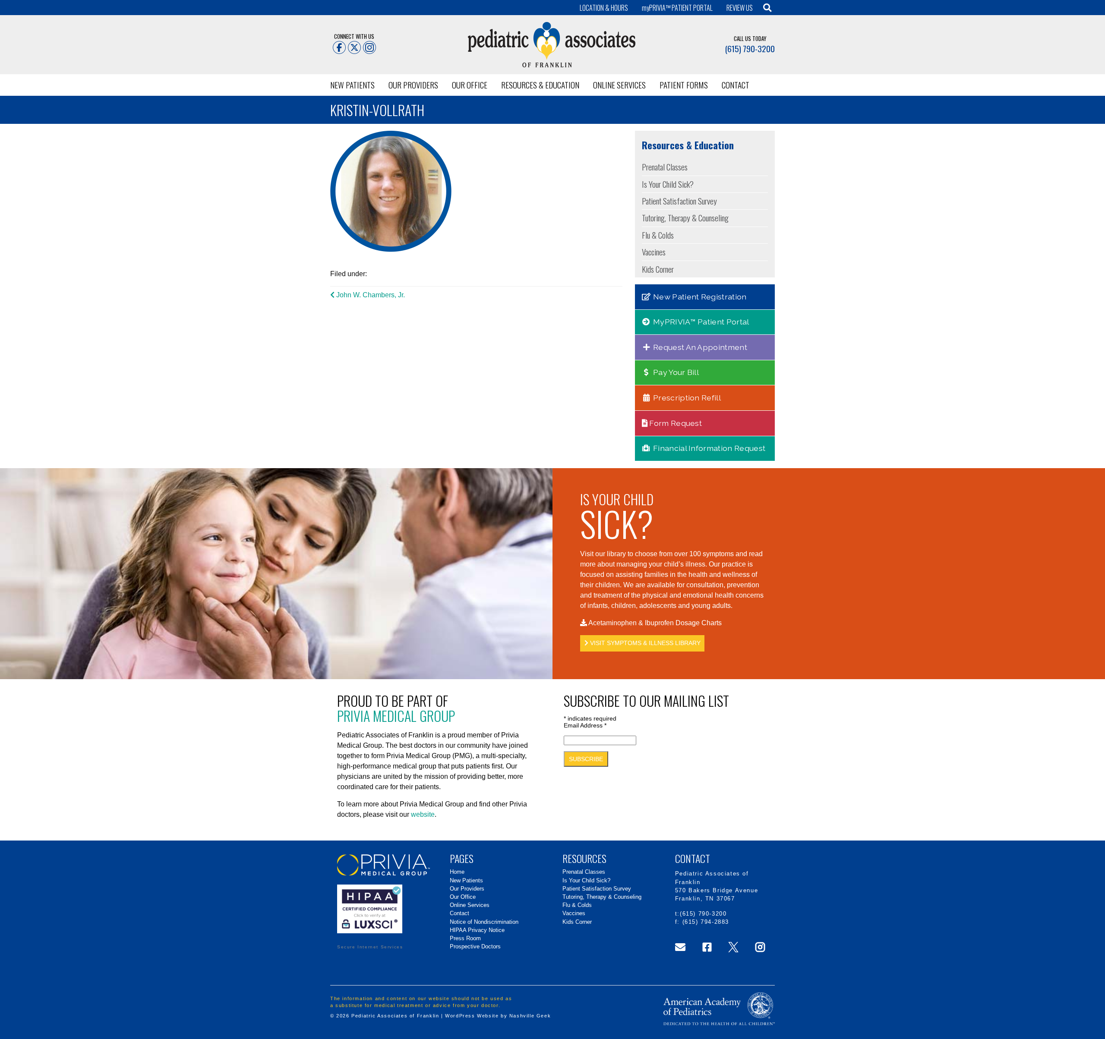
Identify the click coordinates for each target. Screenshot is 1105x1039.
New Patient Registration (699, 296)
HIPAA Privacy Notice (477, 930)
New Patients (352, 85)
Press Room (465, 938)
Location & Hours (604, 8)
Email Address (585, 725)
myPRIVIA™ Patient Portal (700, 321)
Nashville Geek (530, 1015)
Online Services (619, 85)
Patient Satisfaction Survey (679, 201)
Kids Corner (658, 269)
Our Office (469, 85)
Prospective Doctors (475, 946)
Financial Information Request (708, 448)
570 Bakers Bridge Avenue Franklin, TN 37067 (716, 894)
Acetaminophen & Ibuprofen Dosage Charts (654, 623)
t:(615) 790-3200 (701, 913)
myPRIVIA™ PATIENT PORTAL (677, 8)
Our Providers (413, 85)
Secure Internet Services (370, 947)
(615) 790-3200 (750, 48)
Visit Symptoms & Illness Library (644, 642)
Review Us (739, 8)
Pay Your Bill (675, 372)
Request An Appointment (699, 347)
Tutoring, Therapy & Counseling (685, 217)
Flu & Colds (658, 235)
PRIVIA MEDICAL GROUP (396, 715)
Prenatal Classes (665, 167)
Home (457, 872)
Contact (735, 85)
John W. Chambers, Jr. (370, 295)
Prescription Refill (686, 397)
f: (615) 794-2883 (702, 922)
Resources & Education (540, 85)
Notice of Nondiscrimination (484, 922)
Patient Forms (684, 85)
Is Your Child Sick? (668, 184)
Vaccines (654, 252)
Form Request (674, 423)
